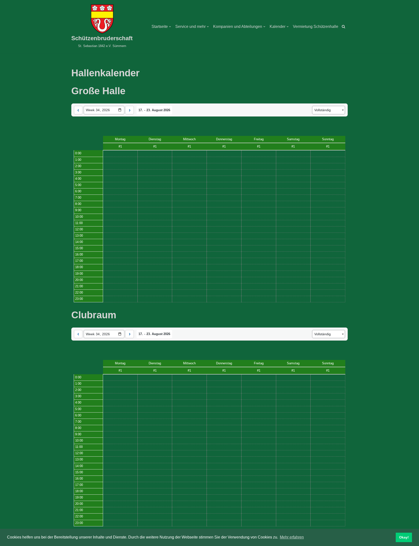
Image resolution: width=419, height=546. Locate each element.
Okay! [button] (404, 537)
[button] (170, 27)
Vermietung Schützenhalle (315, 26)
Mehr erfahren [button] (292, 537)
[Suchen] (343, 26)
